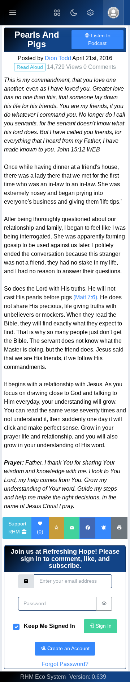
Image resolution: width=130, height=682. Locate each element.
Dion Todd (58, 58)
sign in (31, 558)
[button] (57, 12)
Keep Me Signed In (49, 626)
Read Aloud (30, 67)
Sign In (103, 626)
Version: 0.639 (87, 677)
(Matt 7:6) (85, 297)
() (40, 532)
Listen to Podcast (99, 39)
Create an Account (68, 648)
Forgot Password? (65, 664)
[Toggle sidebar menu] (12, 13)
